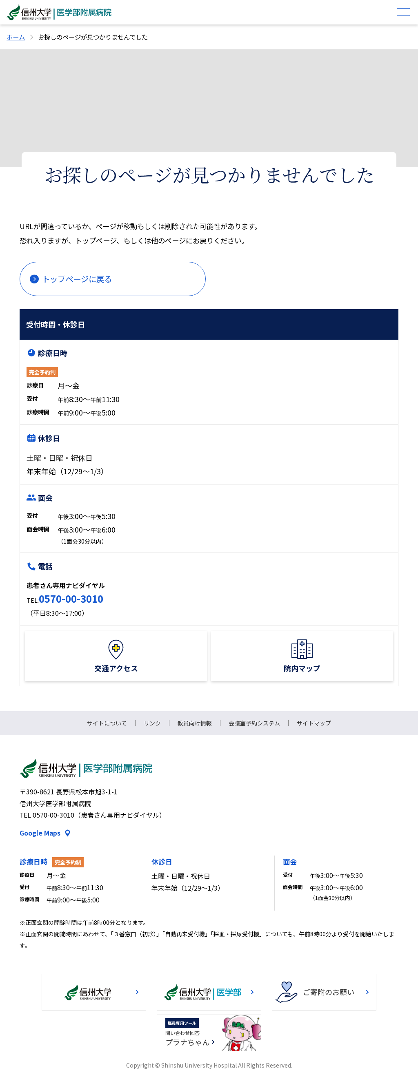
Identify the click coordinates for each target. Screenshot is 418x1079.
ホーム (16, 36)
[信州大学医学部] (209, 992)
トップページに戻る (77, 279)
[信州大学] (94, 992)
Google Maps (40, 833)
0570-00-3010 (71, 598)
